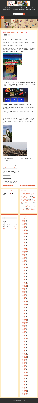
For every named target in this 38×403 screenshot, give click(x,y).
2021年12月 (24, 301)
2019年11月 (24, 338)
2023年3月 (24, 279)
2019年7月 (24, 344)
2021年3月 (24, 314)
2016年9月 (24, 394)
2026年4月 (24, 224)
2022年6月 (24, 292)
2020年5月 (24, 329)
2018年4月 (24, 366)
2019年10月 (24, 340)
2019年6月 (24, 345)
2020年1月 (24, 335)
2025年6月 (24, 239)
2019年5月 (24, 347)
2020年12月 (24, 319)
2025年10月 (24, 233)
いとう (12, 33)
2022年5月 (24, 294)
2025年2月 (24, 245)
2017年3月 (24, 385)
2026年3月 (24, 226)
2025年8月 (24, 236)
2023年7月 (24, 273)
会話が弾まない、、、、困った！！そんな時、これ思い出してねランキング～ (28, 207)
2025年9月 (24, 235)
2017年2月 (24, 387)
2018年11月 (24, 356)
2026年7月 (24, 220)
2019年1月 (24, 353)
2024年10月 (24, 251)
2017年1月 (24, 388)
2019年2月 (24, 351)
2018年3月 (24, 368)
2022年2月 (24, 298)
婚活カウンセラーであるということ (19, 7)
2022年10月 (24, 286)
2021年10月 (24, 304)
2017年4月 (24, 384)
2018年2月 (24, 369)
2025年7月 (24, 238)
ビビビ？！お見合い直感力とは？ (28, 209)
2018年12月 (24, 354)
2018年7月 (24, 362)
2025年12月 (24, 230)
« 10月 (4, 228)
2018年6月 (24, 363)
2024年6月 (24, 257)
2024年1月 (24, 264)
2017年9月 (24, 377)
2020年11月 (24, 320)
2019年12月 (24, 337)
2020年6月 (24, 328)
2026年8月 (24, 218)
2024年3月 (24, 261)
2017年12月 (24, 372)
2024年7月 (24, 255)
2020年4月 (24, 331)
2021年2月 (24, 316)
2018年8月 (24, 360)
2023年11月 (24, 267)
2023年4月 (24, 277)
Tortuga (23, 400)
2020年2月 (24, 334)
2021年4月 (24, 313)
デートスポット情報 (21, 33)
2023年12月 (24, 266)
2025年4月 (24, 242)
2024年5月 (24, 258)
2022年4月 (24, 295)
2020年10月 (24, 322)
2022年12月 (24, 283)
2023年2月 (24, 280)
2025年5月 (24, 240)
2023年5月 (24, 276)
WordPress (19, 400)
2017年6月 (24, 381)
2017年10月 (24, 375)
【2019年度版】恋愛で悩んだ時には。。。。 (27, 185)
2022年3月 (24, 297)
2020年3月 (24, 332)
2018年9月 (24, 359)
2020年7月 (24, 326)
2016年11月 (24, 391)
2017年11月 (24, 374)
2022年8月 (24, 289)
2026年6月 (24, 221)
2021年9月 (24, 306)
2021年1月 (24, 317)
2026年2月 (24, 227)
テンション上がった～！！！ (8, 185)
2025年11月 (24, 232)
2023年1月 (24, 282)
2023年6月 (24, 274)
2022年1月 (24, 300)
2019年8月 (24, 343)
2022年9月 (24, 288)
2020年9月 (24, 323)
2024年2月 (24, 263)
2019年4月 (24, 348)
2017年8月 (24, 378)
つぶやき (16, 33)
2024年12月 (24, 248)
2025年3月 (24, 243)
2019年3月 (24, 350)
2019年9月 (24, 341)
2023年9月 (24, 270)
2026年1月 (24, 229)
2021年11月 (24, 303)
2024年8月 (24, 254)
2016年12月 (24, 390)
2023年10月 (24, 269)
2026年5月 (24, 223)
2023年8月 (24, 272)
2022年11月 (24, 285)
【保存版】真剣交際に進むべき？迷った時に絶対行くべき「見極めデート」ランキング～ (28, 195)
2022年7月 (24, 291)
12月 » (16, 228)
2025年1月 (24, 246)
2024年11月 (24, 249)
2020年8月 (24, 325)
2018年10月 (24, 357)
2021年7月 (24, 309)
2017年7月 (24, 379)
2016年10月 (24, 393)
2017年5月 (24, 382)
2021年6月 (24, 310)
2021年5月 (24, 311)
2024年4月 (24, 260)
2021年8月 (24, 307)
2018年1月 (24, 371)
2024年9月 (24, 252)
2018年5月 (24, 365)
